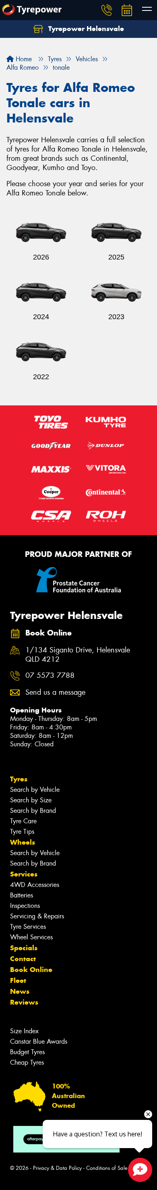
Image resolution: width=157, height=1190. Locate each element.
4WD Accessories (34, 885)
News (19, 991)
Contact (23, 958)
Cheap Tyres (27, 1062)
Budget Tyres (27, 1052)
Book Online (31, 969)
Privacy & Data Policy (57, 1168)
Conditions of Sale (107, 1168)
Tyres (18, 779)
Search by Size (31, 800)
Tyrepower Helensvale (85, 28)
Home (23, 59)
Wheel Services (31, 937)
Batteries (21, 895)
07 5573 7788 (49, 675)
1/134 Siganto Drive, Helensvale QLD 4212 (77, 655)
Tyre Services (28, 926)
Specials (23, 947)
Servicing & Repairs (37, 916)
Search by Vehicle (35, 789)
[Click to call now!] (107, 10)
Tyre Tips (22, 831)
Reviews (24, 1002)
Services (23, 874)
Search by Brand (33, 810)
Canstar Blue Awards (38, 1041)
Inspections (25, 905)
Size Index (24, 1031)
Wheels (22, 842)
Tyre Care (23, 821)
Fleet (18, 980)
